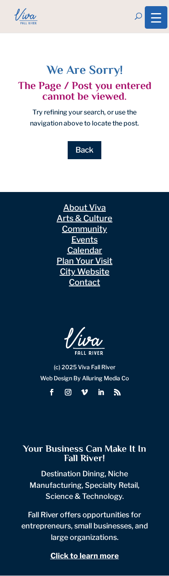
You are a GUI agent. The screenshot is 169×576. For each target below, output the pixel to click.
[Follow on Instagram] (68, 392)
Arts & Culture (84, 218)
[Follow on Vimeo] (84, 392)
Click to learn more (84, 555)
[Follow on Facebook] (51, 392)
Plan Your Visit (84, 261)
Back (84, 150)
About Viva (84, 208)
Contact (84, 282)
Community (84, 229)
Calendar (84, 250)
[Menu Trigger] (156, 17)
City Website (85, 272)
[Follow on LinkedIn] (100, 392)
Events (84, 240)
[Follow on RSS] (117, 392)
